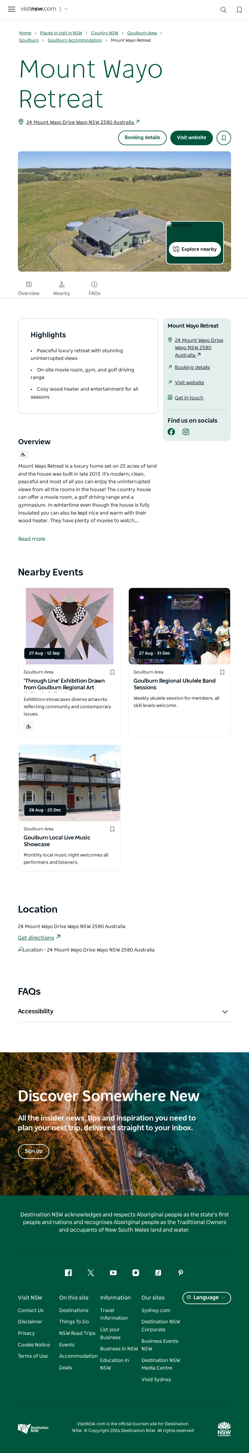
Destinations (73, 1310)
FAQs (95, 293)
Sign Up (34, 1151)
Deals (65, 1367)
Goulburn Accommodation (75, 40)
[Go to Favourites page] (239, 9)
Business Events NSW (160, 1345)
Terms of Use (33, 1356)
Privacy (26, 1333)
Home (25, 33)
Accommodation (78, 1356)
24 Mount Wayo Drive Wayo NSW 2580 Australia (80, 122)
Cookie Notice (34, 1344)
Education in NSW (114, 1364)
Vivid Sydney (156, 1379)
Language (206, 1297)
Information (115, 1298)
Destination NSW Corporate (161, 1325)
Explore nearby (199, 249)
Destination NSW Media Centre (161, 1364)
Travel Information (114, 1314)
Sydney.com (156, 1310)
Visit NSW (30, 1298)
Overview (28, 293)
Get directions (36, 938)
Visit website (191, 137)
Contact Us (30, 1310)
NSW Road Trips (77, 1333)
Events (66, 1344)
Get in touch (189, 398)
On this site (73, 1298)
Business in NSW (119, 1348)
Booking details (142, 137)
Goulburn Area (142, 33)
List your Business (110, 1333)
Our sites (153, 1298)
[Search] (223, 11)
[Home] (38, 9)
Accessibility (35, 1011)
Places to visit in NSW (61, 33)
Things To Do (74, 1321)
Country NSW (104, 33)
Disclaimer (30, 1321)
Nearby (61, 293)
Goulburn (29, 40)
